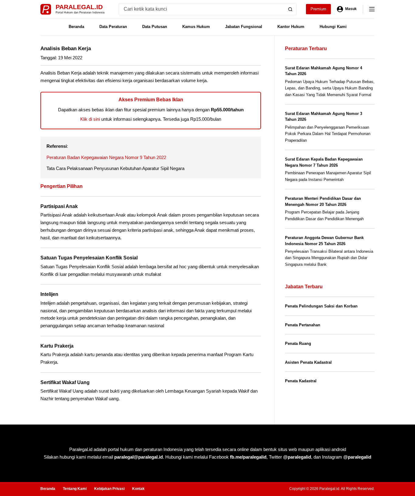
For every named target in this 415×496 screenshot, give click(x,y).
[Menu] (372, 9)
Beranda (76, 26)
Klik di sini (90, 119)
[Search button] (290, 9)
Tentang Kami (75, 489)
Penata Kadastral (301, 381)
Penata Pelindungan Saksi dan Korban (321, 306)
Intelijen (49, 294)
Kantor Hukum (290, 26)
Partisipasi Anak (59, 206)
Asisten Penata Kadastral (308, 362)
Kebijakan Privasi (109, 489)
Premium (318, 9)
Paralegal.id (79, 6)
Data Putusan (154, 26)
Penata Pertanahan (302, 325)
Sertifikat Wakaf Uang (65, 382)
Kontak (138, 489)
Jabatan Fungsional (243, 26)
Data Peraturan (113, 26)
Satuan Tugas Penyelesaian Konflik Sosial (89, 257)
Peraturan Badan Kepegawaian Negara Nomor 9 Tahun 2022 (106, 157)
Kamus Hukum (196, 26)
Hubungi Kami (333, 26)
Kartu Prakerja (57, 346)
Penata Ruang (298, 343)
